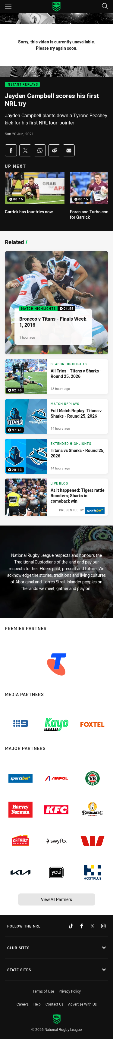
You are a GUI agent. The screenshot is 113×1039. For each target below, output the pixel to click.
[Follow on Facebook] (81, 926)
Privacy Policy (70, 991)
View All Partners (56, 899)
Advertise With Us (82, 1004)
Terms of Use (43, 991)
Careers (23, 1004)
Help (37, 1004)
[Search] (105, 6)
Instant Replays (22, 84)
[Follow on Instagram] (103, 926)
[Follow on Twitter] (92, 926)
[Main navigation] (8, 6)
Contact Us (54, 1004)
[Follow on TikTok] (70, 926)
